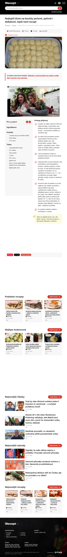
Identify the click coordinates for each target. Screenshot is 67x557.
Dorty (44, 532)
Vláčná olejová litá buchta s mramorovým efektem (13, 313)
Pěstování (7, 547)
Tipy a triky (17, 545)
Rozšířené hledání (56, 11)
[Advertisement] (48, 237)
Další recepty (54, 297)
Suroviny (32, 545)
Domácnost (16, 544)
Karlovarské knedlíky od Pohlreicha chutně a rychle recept (13, 346)
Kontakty (8, 533)
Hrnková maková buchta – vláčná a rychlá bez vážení (33, 313)
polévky (41, 532)
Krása (12, 544)
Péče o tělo (11, 545)
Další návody (54, 445)
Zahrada (15, 547)
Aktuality (26, 544)
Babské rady (7, 544)
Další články (54, 397)
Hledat (60, 8)
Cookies (23, 533)
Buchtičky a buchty (12, 302)
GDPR (8, 535)
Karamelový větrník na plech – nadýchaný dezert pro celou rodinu (52, 313)
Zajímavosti (27, 545)
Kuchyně (7, 545)
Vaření (11, 547)
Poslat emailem (26, 254)
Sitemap (23, 535)
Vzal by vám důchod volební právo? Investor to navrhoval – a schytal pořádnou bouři (42, 404)
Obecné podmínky (11, 537)
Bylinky (30, 544)
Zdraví (19, 547)
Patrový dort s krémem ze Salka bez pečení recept (52, 346)
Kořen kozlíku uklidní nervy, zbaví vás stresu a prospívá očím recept (33, 346)
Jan (40, 31)
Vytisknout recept (13, 35)
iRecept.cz (7, 25)
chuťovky (36, 532)
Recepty (14, 25)
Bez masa (9, 335)
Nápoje (29, 335)
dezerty (48, 302)
